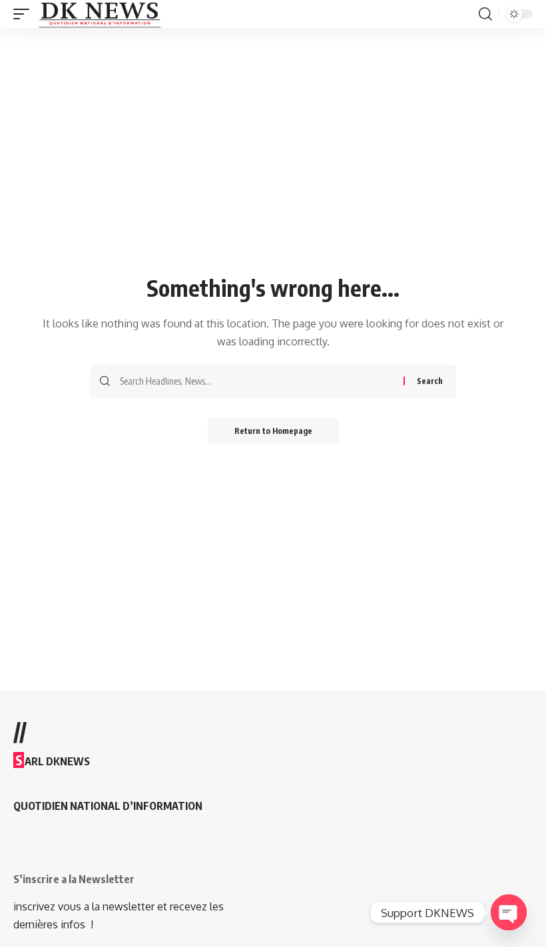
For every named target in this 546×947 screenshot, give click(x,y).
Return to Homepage (273, 431)
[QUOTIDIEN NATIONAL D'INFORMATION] (99, 14)
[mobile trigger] (24, 14)
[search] (485, 14)
